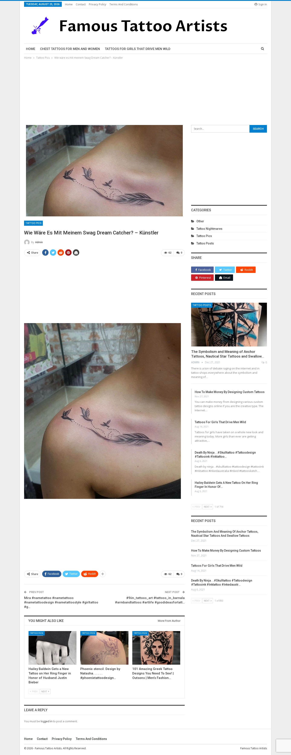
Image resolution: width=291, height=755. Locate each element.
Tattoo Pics (33, 223)
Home (69, 4)
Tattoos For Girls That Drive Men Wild (137, 49)
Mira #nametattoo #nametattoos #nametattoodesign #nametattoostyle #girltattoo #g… (61, 602)
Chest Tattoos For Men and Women (70, 49)
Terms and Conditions (123, 4)
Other (200, 221)
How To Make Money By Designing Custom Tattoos (230, 392)
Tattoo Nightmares (209, 228)
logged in (46, 721)
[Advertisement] (145, 92)
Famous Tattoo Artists (253, 748)
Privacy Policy (97, 4)
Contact (81, 4)
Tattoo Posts (205, 243)
